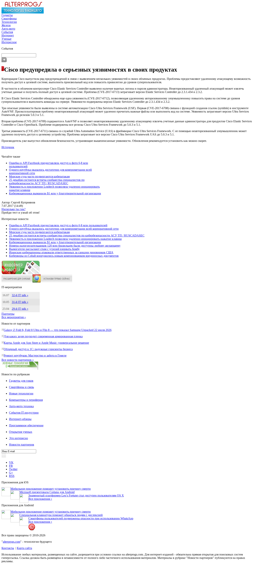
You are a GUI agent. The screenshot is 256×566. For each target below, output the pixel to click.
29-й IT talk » (20, 308)
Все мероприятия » (13, 317)
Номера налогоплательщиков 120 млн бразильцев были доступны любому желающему (65, 245)
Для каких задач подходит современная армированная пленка (43, 336)
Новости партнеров (21, 444)
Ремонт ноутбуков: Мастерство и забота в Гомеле (35, 355)
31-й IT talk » (20, 302)
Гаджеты (7, 15)
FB (11, 465)
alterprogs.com (11, 541)
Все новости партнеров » (17, 359)
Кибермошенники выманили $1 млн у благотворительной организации (55, 193)
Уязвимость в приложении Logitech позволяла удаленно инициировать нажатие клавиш (65, 238)
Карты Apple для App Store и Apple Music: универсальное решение (46, 342)
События (7, 32)
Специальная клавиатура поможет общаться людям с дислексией (61, 515)
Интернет (7, 35)
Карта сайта (24, 548)
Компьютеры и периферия (26, 399)
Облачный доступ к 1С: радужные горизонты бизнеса (38, 349)
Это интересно (18, 438)
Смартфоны (9, 18)
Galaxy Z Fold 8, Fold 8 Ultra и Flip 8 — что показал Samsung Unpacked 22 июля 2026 (58, 330)
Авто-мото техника (21, 406)
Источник (7, 147)
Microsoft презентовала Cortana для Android (47, 492)
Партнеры (7, 313)
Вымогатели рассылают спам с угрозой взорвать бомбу (44, 249)
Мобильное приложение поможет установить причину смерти (50, 488)
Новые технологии (21, 393)
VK (11, 462)
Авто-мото (8, 28)
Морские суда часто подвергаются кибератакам (39, 176)
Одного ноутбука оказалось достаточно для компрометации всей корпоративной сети (64, 228)
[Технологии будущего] (22, 12)
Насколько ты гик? (13, 209)
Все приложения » (40, 498)
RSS (11, 476)
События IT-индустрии (24, 412)
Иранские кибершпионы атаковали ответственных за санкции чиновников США (61, 252)
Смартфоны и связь (21, 387)
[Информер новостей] (20, 273)
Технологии (9, 21)
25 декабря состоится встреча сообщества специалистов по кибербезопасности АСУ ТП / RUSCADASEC (47, 181)
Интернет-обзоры (20, 419)
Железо (6, 25)
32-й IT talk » (20, 295)
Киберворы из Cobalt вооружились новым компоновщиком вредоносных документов (64, 255)
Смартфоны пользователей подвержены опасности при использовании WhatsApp (80, 518)
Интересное (9, 42)
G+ (11, 472)
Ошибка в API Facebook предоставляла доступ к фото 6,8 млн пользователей (58, 225)
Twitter (13, 469)
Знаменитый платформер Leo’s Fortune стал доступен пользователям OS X (76, 495)
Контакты (7, 548)
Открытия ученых (20, 431)
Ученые (6, 38)
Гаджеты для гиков (21, 380)
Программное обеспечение (26, 425)
